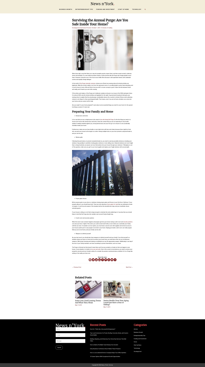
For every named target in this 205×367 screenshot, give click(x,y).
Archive (136, 329)
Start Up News (137, 345)
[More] (115, 259)
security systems (127, 222)
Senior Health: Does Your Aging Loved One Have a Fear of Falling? (116, 303)
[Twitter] (93, 259)
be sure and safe (96, 249)
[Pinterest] (102, 259)
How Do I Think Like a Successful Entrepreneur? (102, 329)
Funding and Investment (140, 338)
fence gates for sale (112, 204)
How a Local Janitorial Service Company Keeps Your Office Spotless (108, 352)
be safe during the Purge (107, 119)
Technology (137, 348)
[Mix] (105, 259)
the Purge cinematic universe (87, 83)
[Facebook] (90, 259)
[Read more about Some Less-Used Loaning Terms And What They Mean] (88, 289)
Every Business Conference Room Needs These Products (105, 348)
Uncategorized (76, 28)
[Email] (112, 259)
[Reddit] (96, 259)
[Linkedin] (99, 259)
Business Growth (138, 332)
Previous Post (76, 267)
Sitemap (111, 365)
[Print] (108, 259)
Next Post (129, 267)
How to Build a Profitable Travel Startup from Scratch (104, 345)
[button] (145, 9)
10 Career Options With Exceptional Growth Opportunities (105, 356)
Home (135, 342)
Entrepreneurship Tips (139, 335)
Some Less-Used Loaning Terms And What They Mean (88, 302)
